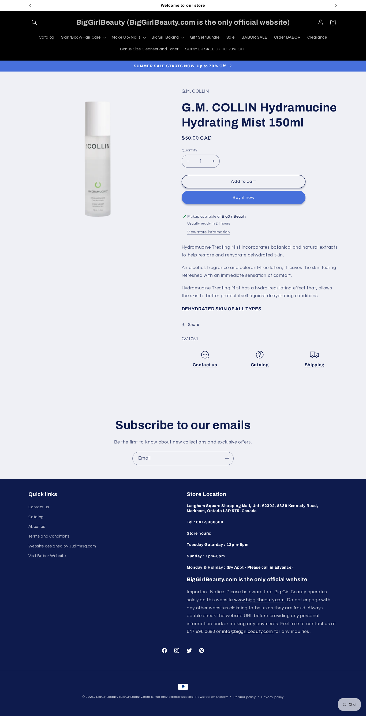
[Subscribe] (227, 458)
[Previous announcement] (30, 5)
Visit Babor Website (47, 556)
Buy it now (244, 197)
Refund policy (244, 697)
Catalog (260, 365)
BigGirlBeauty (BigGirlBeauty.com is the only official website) (145, 696)
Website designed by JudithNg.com (62, 546)
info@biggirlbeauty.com (248, 631)
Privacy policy (272, 697)
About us (36, 527)
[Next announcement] (336, 5)
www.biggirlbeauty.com (259, 600)
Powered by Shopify (211, 696)
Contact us (205, 365)
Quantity (189, 150)
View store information (208, 232)
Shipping (314, 365)
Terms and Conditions (49, 536)
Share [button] (193, 325)
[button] (34, 22)
